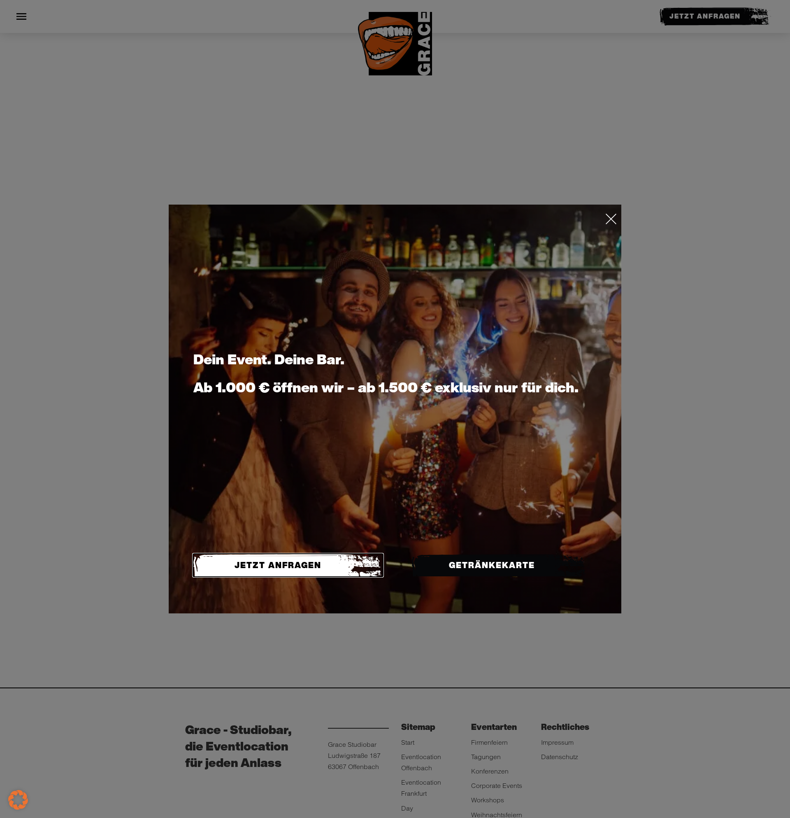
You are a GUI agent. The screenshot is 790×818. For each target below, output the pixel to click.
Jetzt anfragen (278, 565)
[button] (18, 800)
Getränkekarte (492, 565)
